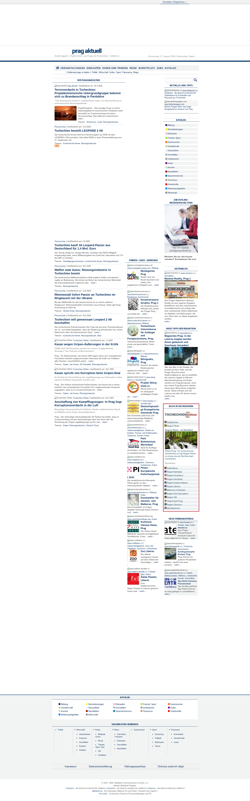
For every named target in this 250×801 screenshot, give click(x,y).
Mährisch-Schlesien (176, 490)
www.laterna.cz (186, 333)
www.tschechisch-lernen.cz (138, 321)
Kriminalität (178, 734)
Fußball (158, 738)
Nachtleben (172, 171)
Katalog (170, 68)
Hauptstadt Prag (175, 501)
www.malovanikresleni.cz (137, 492)
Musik (100, 741)
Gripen (65, 364)
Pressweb (103, 794)
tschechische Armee (71, 143)
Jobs (160, 68)
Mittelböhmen (173, 508)
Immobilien (172, 154)
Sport (118, 72)
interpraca (151, 788)
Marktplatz (147, 68)
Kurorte (140, 436)
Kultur (112, 72)
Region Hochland (174, 479)
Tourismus (131, 436)
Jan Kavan (74, 364)
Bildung (155, 268)
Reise (133, 68)
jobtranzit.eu (97, 791)
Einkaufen (94, 68)
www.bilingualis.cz (135, 354)
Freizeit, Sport (174, 138)
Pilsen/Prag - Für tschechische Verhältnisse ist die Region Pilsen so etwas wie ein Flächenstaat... (180, 453)
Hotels (189, 573)
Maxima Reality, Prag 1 (177, 278)
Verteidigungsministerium (73, 261)
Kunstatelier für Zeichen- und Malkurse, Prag (150, 501)
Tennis (157, 746)
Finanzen (83, 738)
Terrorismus (91, 122)
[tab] (181, 422)
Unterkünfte (172, 184)
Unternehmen (84, 734)
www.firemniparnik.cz (173, 546)
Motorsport (159, 742)
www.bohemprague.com (174, 104)
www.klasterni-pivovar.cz (137, 294)
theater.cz (182, 527)
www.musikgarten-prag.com (138, 268)
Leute (176, 742)
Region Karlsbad (174, 472)
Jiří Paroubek (85, 364)
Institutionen (146, 465)
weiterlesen (170, 459)
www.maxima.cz (187, 273)
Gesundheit (172, 150)
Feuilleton (102, 755)
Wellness (182, 576)
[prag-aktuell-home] (57, 68)
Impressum (71, 766)
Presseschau (60, 127)
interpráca (111, 788)
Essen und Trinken (115, 68)
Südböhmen (172, 422)
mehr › (81, 118)
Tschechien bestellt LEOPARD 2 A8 (79, 130)
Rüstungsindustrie (110, 122)
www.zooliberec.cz (135, 543)
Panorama (127, 72)
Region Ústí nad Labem (177, 493)
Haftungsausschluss (135, 766)
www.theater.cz (186, 522)
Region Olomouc (174, 504)
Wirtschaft (103, 72)
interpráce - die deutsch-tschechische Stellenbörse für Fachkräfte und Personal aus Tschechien (180, 95)
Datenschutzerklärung (100, 766)
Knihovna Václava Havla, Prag (149, 525)
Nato (99, 336)
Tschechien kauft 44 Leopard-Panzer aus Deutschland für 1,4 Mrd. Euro (82, 247)
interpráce (70, 788)
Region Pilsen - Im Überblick (179, 430)
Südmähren (172, 468)
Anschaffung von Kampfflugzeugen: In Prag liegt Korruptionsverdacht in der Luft (88, 403)
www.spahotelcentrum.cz (174, 573)
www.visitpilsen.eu (135, 460)
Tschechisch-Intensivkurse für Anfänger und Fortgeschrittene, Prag (141, 332)
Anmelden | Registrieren (174, 2)
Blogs (136, 72)
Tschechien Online (81, 340)
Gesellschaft (141, 380)
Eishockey (159, 734)
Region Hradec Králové (177, 483)
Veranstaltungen (72, 68)
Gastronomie (143, 297)
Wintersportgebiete (176, 188)
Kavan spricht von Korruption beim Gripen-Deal (87, 373)
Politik (95, 72)
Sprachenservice (134, 323)
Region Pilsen (173, 426)
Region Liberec (174, 486)
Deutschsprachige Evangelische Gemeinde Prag (150, 409)
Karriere (82, 746)
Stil (99, 751)
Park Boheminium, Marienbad (148, 441)
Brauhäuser (132, 297)
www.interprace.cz (190, 91)
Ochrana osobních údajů (171, 766)
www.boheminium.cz (135, 428)
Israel (99, 122)
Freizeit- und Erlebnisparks (146, 433)
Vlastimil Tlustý (92, 426)
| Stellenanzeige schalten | (78, 72)
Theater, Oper (183, 525)
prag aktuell (86, 50)
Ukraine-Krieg (68, 311)
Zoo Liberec (147, 551)
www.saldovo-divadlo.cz (137, 572)
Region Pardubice (175, 475)
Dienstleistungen (175, 129)
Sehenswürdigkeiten (135, 430)
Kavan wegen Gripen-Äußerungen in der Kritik (86, 344)
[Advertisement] (125, 25)
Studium (82, 750)
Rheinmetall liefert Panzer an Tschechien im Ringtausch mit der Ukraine (85, 296)
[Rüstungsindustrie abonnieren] (56, 146)
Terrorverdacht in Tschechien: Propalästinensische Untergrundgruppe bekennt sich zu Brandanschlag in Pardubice (88, 93)
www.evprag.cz (149, 401)
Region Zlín (172, 497)
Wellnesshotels (170, 576)
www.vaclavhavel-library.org (138, 519)
